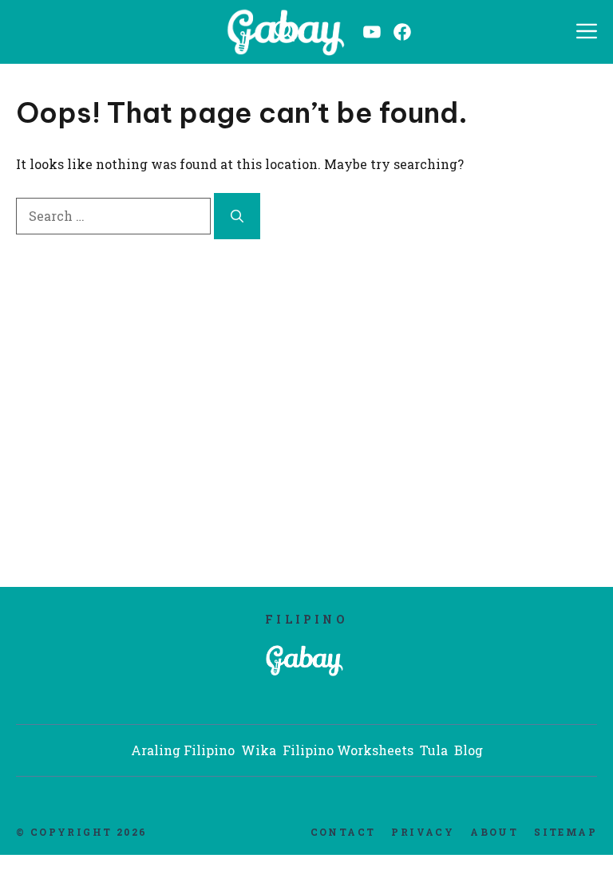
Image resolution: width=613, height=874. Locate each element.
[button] (284, 32)
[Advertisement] (306, 394)
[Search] (237, 216)
